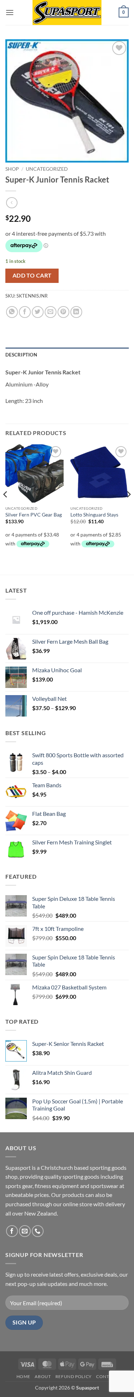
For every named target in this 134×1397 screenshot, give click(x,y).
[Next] (128, 509)
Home (23, 1376)
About (43, 1376)
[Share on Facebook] (25, 312)
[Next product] (11, 202)
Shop (12, 169)
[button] (9, 12)
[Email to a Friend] (50, 312)
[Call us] (38, 1231)
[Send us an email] (25, 1231)
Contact (107, 1376)
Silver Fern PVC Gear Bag (33, 515)
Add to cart (32, 275)
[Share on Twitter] (38, 312)
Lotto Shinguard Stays (94, 515)
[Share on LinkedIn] (76, 312)
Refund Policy (73, 1376)
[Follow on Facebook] (12, 1231)
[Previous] (5, 509)
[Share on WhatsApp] (12, 312)
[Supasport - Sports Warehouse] (67, 12)
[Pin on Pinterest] (63, 312)
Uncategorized (47, 169)
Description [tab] (21, 355)
